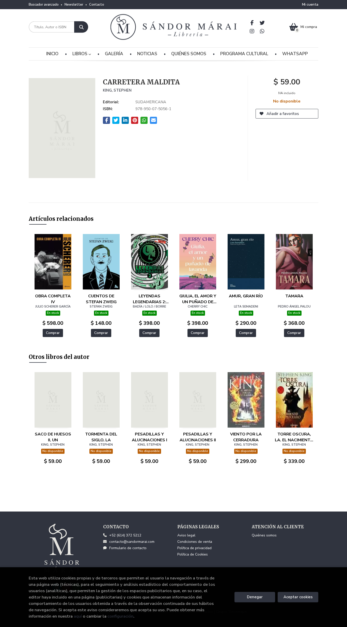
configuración (120, 616)
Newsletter (74, 4)
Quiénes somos (264, 535)
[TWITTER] (262, 23)
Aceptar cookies (298, 597)
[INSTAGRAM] (252, 31)
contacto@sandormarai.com (131, 541)
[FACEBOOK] (252, 23)
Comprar (53, 332)
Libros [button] (80, 54)
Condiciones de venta (194, 541)
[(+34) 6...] (262, 31)
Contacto (96, 4)
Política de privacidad (194, 548)
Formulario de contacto (128, 548)
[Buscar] (81, 27)
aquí (78, 616)
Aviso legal (186, 535)
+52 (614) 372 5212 (125, 535)
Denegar (255, 597)
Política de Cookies (192, 554)
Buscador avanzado (44, 4)
